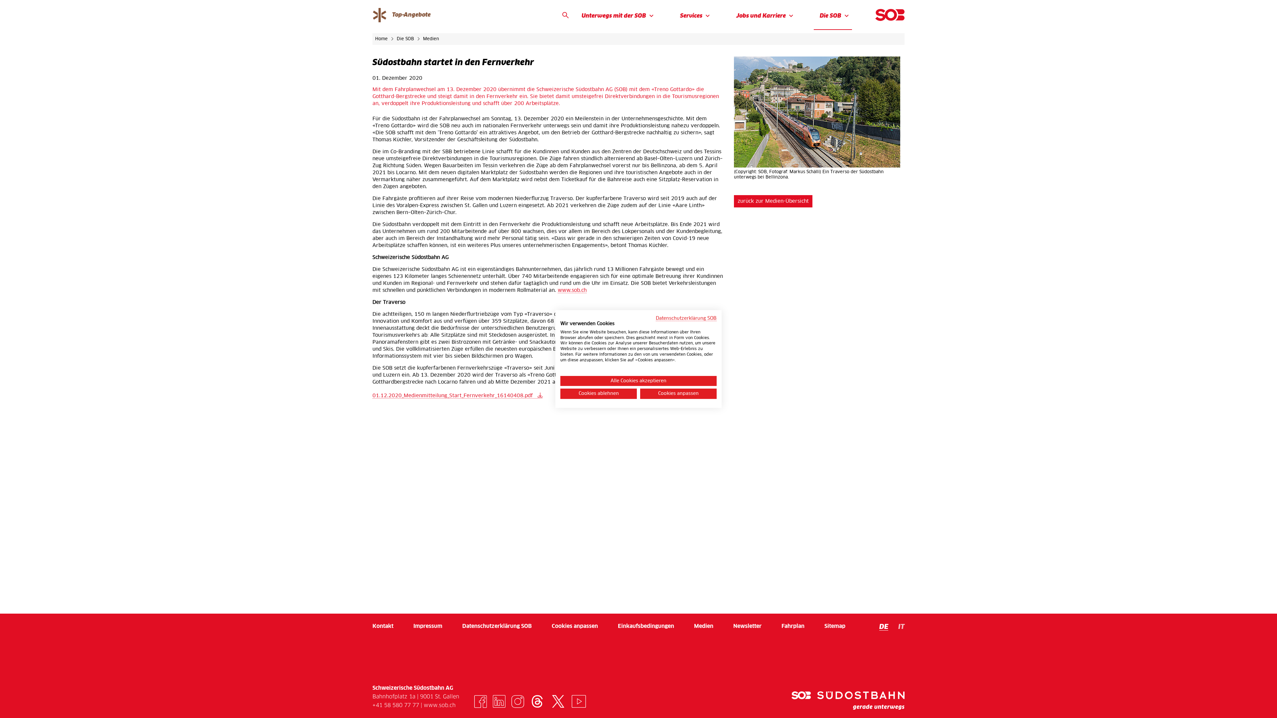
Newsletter (747, 626)
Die (830, 16)
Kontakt (382, 626)
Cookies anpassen (575, 626)
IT (901, 627)
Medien (431, 39)
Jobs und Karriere (761, 16)
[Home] (890, 15)
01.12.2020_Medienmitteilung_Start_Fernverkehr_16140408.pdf (453, 395)
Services (691, 16)
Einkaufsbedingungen (646, 626)
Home (382, 39)
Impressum (427, 626)
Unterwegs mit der (614, 16)
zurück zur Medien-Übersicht (773, 201)
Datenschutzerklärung (497, 626)
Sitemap (834, 626)
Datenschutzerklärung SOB (686, 318)
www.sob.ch (572, 290)
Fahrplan (792, 626)
